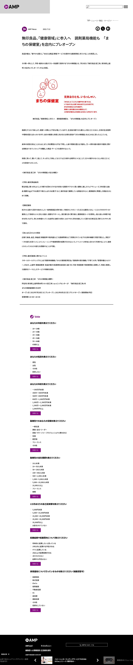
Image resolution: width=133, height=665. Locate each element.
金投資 (34, 596)
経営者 (34, 439)
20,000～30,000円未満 (41, 519)
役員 (34, 436)
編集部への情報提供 (32, 650)
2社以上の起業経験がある (41, 553)
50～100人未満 (38, 470)
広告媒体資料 (46, 650)
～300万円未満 (38, 390)
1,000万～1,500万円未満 (41, 402)
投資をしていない (38, 605)
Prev (35, 660)
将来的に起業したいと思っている (44, 543)
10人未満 (35, 463)
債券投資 (35, 599)
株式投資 (35, 580)
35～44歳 (35, 335)
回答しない (36, 372)
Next (97, 660)
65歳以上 (35, 344)
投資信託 (35, 577)
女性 (34, 365)
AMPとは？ (29, 645)
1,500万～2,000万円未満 (41, 405)
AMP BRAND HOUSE (33, 655)
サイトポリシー (46, 645)
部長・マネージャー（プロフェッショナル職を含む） (49, 433)
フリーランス (36, 442)
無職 (34, 492)
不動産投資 (36, 590)
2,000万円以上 (37, 409)
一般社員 (35, 426)
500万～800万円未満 (40, 396)
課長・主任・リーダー (39, 430)
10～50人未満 (37, 466)
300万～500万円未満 (40, 393)
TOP (88, 20)
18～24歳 (35, 329)
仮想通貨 (35, 586)
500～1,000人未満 (39, 476)
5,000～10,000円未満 (40, 513)
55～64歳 (35, 341)
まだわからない (38, 556)
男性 (34, 362)
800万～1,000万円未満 (41, 399)
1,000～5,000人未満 (40, 479)
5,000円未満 (37, 510)
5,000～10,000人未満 (40, 482)
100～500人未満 (38, 473)
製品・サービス (105, 20)
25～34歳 (35, 332)
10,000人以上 (37, 485)
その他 (34, 369)
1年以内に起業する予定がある (43, 546)
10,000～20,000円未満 (41, 516)
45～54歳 (35, 338)
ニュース (94, 20)
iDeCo (34, 583)
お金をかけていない (39, 525)
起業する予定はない (39, 559)
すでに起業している (39, 550)
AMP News (32, 29)
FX (33, 593)
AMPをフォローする (87, 645)
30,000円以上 (37, 522)
